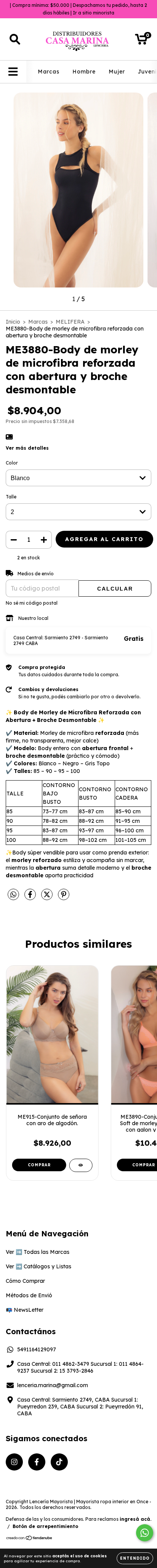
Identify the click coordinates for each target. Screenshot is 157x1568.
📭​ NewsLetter (24, 1309)
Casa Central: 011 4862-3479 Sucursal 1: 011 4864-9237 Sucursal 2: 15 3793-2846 (80, 1367)
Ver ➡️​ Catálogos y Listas (38, 1266)
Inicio (13, 321)
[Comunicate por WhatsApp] (144, 1532)
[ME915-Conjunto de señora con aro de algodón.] (80, 1165)
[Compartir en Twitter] (47, 897)
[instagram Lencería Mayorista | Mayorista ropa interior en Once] (14, 1462)
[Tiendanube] (29, 1539)
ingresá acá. (135, 1519)
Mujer (117, 71)
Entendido (135, 1558)
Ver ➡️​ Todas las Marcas (37, 1252)
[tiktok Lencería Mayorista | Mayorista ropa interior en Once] (59, 1462)
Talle (11, 497)
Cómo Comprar (25, 1280)
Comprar (39, 1164)
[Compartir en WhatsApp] (13, 895)
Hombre (84, 71)
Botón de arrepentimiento (45, 1526)
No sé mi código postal (32, 603)
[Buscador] (15, 39)
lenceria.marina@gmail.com (52, 1385)
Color (12, 463)
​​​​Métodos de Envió (29, 1295)
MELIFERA (70, 321)
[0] (141, 41)
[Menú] (13, 72)
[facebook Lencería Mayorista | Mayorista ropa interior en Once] (36, 1462)
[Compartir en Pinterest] (63, 897)
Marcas (48, 71)
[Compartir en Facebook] (30, 897)
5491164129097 (36, 1349)
